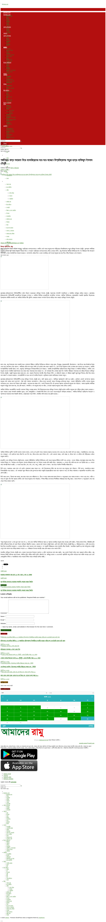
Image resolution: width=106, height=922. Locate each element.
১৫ (87, 711)
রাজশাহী (8, 44)
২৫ (34, 719)
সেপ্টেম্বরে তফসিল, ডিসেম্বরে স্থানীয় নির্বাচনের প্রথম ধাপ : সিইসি (18, 667)
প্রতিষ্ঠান (8, 73)
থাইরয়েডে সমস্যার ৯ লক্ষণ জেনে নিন (10, 649)
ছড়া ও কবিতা (9, 56)
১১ (34, 711)
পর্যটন (7, 190)
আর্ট (7, 166)
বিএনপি (7, 78)
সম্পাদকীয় (8, 48)
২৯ (87, 719)
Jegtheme (41, 917)
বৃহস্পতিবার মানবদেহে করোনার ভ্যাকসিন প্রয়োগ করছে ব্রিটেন (17, 590)
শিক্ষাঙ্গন (7, 222)
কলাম (7, 58)
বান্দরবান (7, 28)
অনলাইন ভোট (9, 99)
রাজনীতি (5, 75)
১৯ (47, 715)
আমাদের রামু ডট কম (43, 740)
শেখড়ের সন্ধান (9, 71)
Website (3, 623)
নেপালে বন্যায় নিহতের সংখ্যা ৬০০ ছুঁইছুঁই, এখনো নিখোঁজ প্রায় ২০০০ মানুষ (20, 658)
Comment (4, 613)
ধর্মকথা (7, 51)
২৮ (74, 719)
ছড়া (7, 172)
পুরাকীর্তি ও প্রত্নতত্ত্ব (10, 117)
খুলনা (7, 38)
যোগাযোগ (5, 775)
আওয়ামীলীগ (8, 76)
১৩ (61, 711)
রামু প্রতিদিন (8, 187)
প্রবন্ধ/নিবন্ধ (9, 175)
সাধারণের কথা (9, 97)
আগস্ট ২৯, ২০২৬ (5, 644)
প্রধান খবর (8, 184)
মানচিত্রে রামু (9, 219)
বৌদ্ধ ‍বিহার (11, 193)
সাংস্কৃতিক (8, 216)
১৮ (34, 715)
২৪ (20, 719)
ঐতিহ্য (7, 111)
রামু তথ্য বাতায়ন (9, 227)
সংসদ (7, 149)
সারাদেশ (5, 33)
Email (3, 620)
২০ (61, 715)
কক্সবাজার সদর (9, 16)
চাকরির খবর (8, 201)
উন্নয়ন (7, 213)
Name (3, 616)
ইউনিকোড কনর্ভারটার (8, 779)
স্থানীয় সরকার (9, 146)
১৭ (20, 715)
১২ (47, 711)
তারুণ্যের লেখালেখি (10, 88)
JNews (7, 917)
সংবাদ (7, 178)
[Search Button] (21, 141)
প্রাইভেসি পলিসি (7, 777)
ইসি (7, 152)
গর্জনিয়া (5, 171)
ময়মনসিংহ (8, 41)
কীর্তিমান (8, 64)
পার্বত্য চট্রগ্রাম (7, 27)
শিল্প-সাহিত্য (6, 155)
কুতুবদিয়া (8, 19)
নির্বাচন (4, 84)
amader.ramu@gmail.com (86, 743)
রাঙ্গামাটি (7, 30)
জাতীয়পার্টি (8, 79)
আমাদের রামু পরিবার (10, 233)
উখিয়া (7, 18)
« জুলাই (4, 726)
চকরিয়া (7, 21)
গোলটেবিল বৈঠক (9, 50)
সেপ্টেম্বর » (91, 726)
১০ (20, 711)
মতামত (5, 47)
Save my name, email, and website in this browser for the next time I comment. (27, 627)
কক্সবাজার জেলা (6, 12)
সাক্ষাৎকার (8, 53)
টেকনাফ (8, 22)
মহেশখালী (8, 33)
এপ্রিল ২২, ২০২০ (5, 169)
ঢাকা (7, 35)
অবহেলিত (8, 68)
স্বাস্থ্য (7, 245)
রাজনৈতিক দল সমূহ (10, 137)
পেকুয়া (7, 24)
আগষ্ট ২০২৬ (47, 697)
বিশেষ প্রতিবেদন (7, 62)
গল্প (7, 93)
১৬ (7, 715)
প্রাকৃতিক (11, 198)
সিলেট (7, 45)
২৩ (7, 719)
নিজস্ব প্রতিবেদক (14, 168)
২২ (87, 715)
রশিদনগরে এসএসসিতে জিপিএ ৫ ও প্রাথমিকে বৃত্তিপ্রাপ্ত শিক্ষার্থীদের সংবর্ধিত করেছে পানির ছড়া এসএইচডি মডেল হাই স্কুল (33, 641)
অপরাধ (7, 236)
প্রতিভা (7, 65)
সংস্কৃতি (8, 207)
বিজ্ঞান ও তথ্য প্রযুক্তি (11, 210)
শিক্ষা (7, 225)
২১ (74, 715)
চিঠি (7, 98)
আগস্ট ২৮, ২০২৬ (5, 670)
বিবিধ (4, 181)
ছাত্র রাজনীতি (9, 82)
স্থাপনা (10, 196)
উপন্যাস (8, 164)
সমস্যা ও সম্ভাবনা (10, 230)
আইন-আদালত (9, 239)
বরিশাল (7, 39)
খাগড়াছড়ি (8, 31)
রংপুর (7, 42)
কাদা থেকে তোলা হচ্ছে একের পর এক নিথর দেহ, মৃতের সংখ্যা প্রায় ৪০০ (19, 675)
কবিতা (7, 158)
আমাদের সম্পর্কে (7, 774)
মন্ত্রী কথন (8, 136)
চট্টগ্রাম (7, 36)
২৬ (47, 719)
